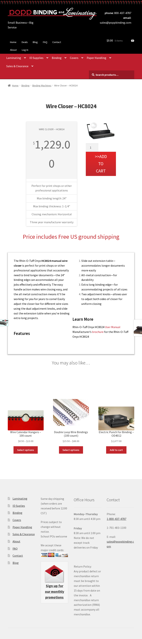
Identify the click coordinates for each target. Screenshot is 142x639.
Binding (57, 58)
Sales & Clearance (17, 66)
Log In (25, 50)
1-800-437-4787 (116, 519)
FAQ (45, 42)
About (13, 50)
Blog (35, 42)
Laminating (13, 58)
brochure (98, 332)
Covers (74, 58)
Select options (25, 450)
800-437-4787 (122, 13)
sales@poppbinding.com (115, 22)
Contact (56, 42)
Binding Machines (41, 85)
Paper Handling (96, 58)
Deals (25, 42)
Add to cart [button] (116, 450)
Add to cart (101, 164)
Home (13, 42)
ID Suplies (19, 506)
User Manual (112, 327)
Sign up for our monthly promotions (54, 591)
